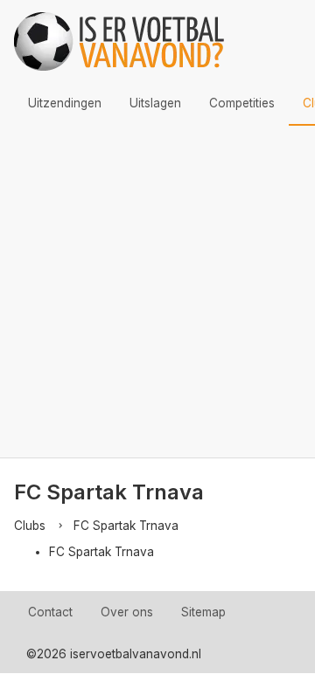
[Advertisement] (157, 291)
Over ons (127, 612)
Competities (242, 103)
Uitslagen (155, 103)
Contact (50, 612)
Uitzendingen (65, 103)
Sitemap (203, 612)
